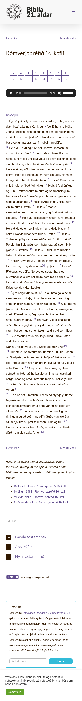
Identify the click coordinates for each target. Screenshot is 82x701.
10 (21, 78)
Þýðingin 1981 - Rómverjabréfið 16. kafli (39, 491)
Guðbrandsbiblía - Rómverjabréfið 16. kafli (41, 502)
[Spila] (11, 93)
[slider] (68, 92)
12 (36, 78)
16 (65, 78)
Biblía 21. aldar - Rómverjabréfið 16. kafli (40, 486)
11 (28, 78)
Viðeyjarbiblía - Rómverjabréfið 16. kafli (39, 496)
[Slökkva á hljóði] (60, 93)
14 (50, 78)
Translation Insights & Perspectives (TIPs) (46, 612)
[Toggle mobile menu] (74, 10)
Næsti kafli (68, 38)
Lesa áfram (19, 684)
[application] (41, 93)
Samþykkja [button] (14, 691)
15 (58, 78)
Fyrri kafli (13, 38)
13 (43, 78)
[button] (41, 537)
